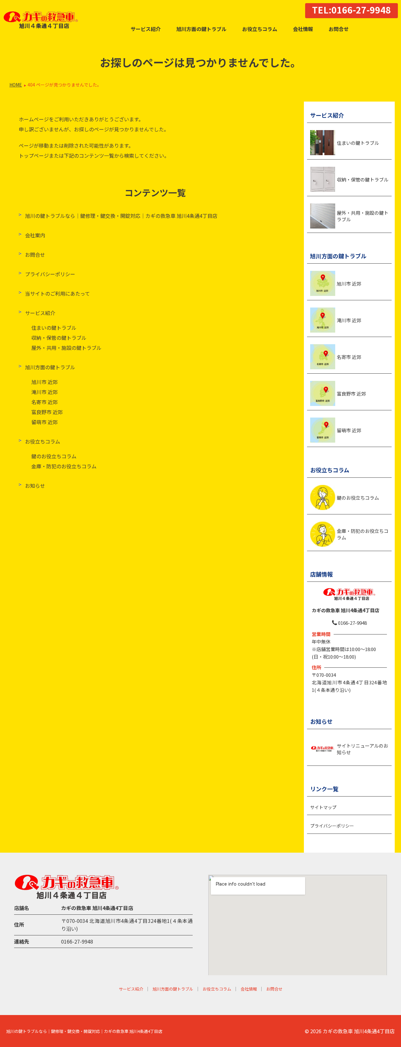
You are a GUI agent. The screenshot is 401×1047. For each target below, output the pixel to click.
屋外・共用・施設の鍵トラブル (66, 347)
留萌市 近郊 (44, 422)
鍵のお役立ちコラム (53, 456)
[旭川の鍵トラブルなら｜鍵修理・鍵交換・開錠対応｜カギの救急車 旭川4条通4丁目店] (40, 20)
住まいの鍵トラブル (53, 327)
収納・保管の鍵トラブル (58, 337)
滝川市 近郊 (44, 392)
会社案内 (35, 235)
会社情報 (303, 29)
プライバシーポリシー (50, 274)
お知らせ (35, 485)
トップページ (34, 155)
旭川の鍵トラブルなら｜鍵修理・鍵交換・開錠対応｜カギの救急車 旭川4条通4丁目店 (121, 215)
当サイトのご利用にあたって (57, 293)
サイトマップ (323, 807)
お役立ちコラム (259, 29)
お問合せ (339, 29)
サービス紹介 (146, 29)
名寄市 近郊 (44, 402)
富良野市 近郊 (47, 412)
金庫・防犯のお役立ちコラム (63, 466)
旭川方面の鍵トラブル (201, 29)
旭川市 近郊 (44, 382)
